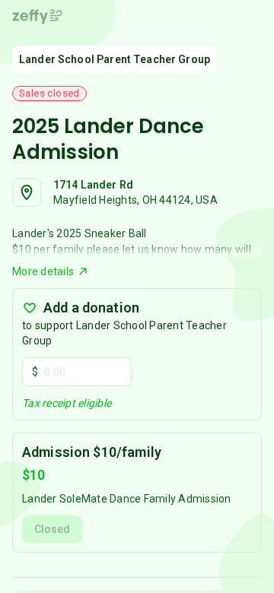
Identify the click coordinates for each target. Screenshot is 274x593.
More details (43, 271)
